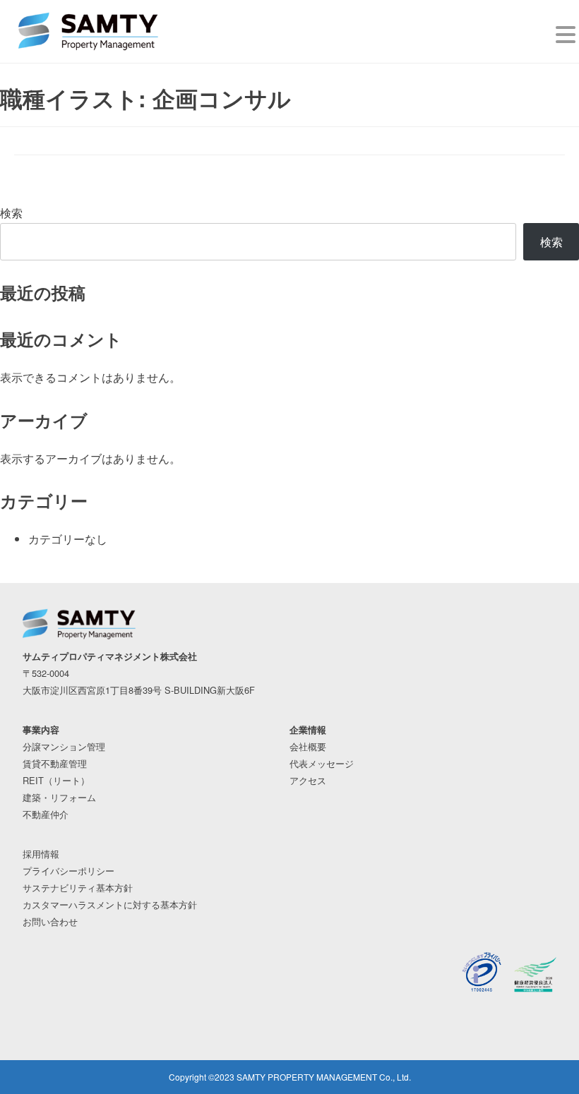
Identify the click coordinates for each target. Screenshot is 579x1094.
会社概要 (308, 746)
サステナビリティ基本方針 (78, 887)
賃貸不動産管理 (55, 763)
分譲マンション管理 (64, 746)
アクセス (308, 780)
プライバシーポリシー (68, 870)
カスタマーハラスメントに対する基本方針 (110, 904)
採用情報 (41, 853)
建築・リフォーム (59, 797)
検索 (11, 213)
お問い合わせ (50, 921)
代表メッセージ (322, 763)
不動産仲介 (45, 814)
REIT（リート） (56, 780)
